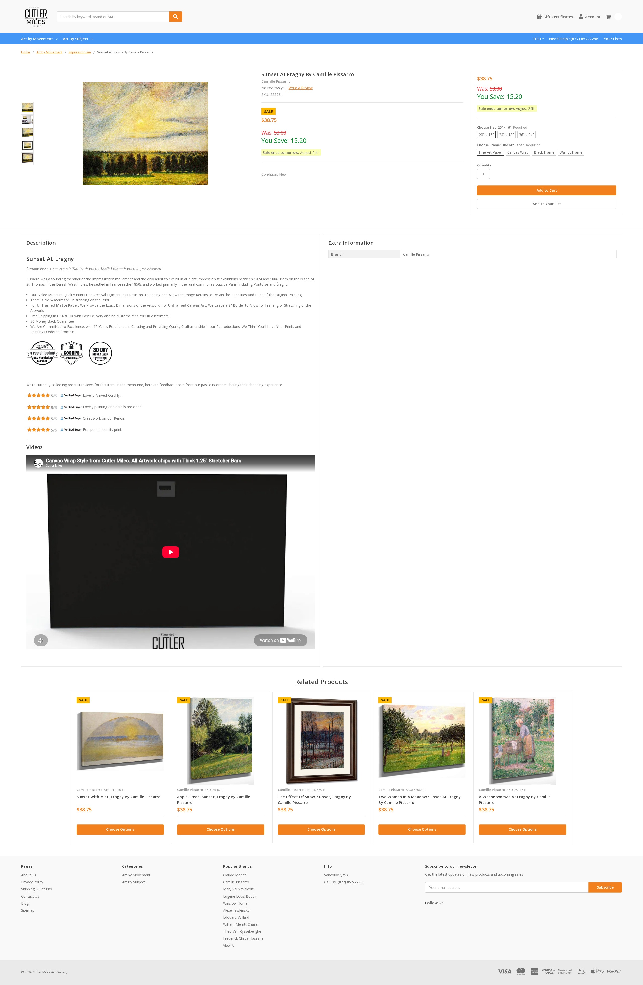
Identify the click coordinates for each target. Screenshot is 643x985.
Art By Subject (76, 38)
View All (229, 945)
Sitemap (27, 910)
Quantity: (484, 165)
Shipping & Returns (36, 889)
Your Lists (613, 38)
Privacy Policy (32, 882)
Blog (25, 903)
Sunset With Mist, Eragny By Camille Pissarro (119, 796)
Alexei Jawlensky (236, 910)
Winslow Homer (236, 903)
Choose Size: (502, 127)
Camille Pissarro (236, 882)
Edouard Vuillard (236, 917)
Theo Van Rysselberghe (242, 931)
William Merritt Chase (240, 924)
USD (537, 38)
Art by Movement (37, 38)
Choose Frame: (508, 145)
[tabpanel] (120, 767)
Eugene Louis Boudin (240, 896)
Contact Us (30, 896)
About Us (28, 875)
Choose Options (120, 829)
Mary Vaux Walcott (238, 889)
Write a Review (301, 87)
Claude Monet (234, 875)
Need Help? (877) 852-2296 (573, 38)
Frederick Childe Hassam (243, 938)
